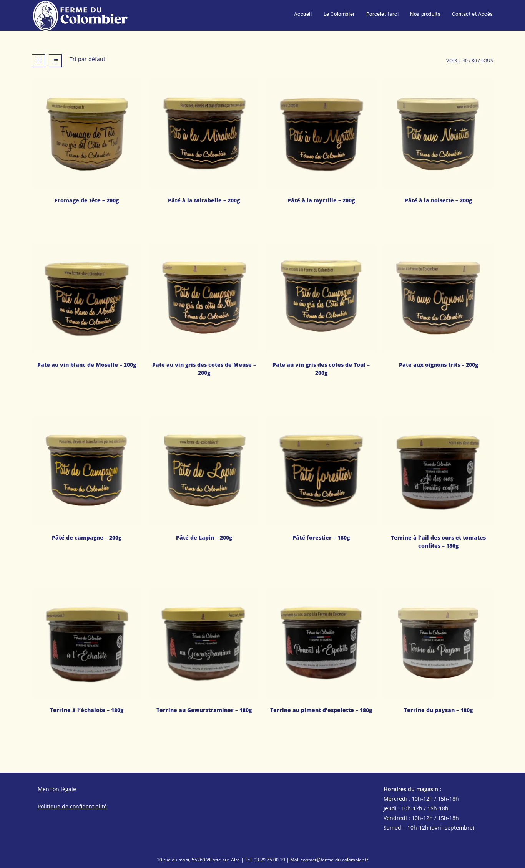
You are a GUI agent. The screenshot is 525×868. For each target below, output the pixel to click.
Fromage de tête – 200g (87, 200)
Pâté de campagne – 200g (86, 537)
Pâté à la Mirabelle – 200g (204, 200)
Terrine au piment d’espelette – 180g (321, 710)
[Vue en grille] (38, 60)
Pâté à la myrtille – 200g (321, 200)
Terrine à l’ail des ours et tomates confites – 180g (438, 541)
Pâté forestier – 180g (321, 537)
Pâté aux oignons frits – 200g (438, 364)
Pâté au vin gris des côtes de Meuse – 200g (204, 368)
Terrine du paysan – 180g (438, 710)
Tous (487, 60)
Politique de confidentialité (72, 806)
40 (465, 60)
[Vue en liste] (55, 60)
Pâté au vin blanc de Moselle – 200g (86, 364)
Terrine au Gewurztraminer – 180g (204, 710)
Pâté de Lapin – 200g (204, 537)
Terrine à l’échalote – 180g (86, 710)
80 (474, 60)
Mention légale (57, 789)
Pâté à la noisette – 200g (438, 200)
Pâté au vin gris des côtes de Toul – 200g (321, 368)
